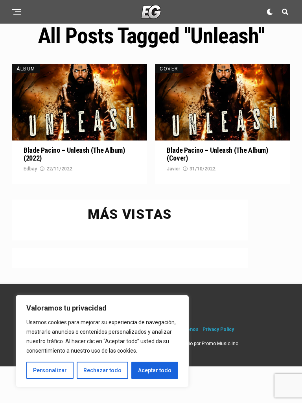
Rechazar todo (102, 370)
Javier (173, 169)
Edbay (30, 169)
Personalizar (50, 370)
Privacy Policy (218, 329)
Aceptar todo (154, 370)
